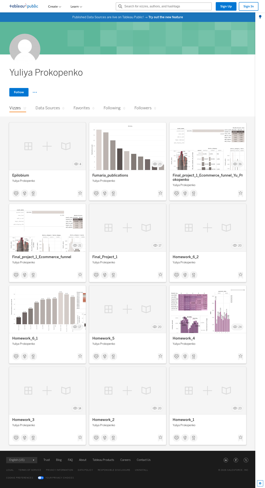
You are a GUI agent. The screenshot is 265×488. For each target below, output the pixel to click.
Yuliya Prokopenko (23, 181)
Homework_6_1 (25, 338)
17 (160, 245)
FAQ (70, 460)
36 (240, 164)
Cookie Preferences (19, 478)
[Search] (119, 6)
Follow (19, 92)
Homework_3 (23, 420)
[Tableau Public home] (23, 6)
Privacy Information (59, 470)
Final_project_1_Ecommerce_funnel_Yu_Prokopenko (208, 177)
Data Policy (85, 470)
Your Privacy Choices (59, 478)
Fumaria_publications (110, 175)
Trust (46, 460)
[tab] (260, 17)
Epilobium (20, 175)
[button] (226, 460)
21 (79, 245)
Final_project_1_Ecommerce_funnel (41, 257)
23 (159, 164)
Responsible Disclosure (114, 470)
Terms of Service (29, 470)
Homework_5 (103, 338)
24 (240, 327)
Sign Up (226, 6)
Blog (59, 460)
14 (80, 408)
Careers (125, 460)
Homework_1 (183, 420)
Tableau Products (103, 460)
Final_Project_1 (104, 257)
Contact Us (144, 460)
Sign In (248, 6)
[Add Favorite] (80, 193)
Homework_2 (103, 420)
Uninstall (141, 470)
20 (240, 245)
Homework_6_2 (186, 257)
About (82, 460)
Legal (10, 470)
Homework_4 (184, 338)
